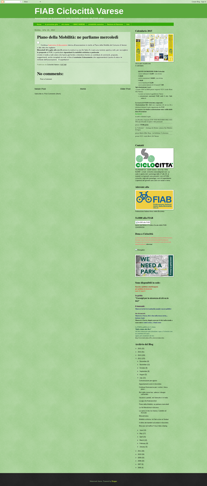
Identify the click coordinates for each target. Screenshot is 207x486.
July (141, 378)
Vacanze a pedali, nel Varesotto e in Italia (153, 398)
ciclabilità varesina (96, 24)
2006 (140, 468)
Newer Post (40, 89)
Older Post (125, 89)
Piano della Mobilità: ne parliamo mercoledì (154, 404)
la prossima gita (51, 24)
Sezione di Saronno (115, 24)
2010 (140, 454)
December (143, 361)
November (143, 364)
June (141, 430)
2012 (140, 358)
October (143, 368)
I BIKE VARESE (79, 24)
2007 (140, 464)
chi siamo (65, 24)
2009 (140, 458)
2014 (140, 352)
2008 (140, 461)
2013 (140, 355)
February (143, 443)
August (142, 374)
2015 (140, 348)
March (142, 440)
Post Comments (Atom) (52, 94)
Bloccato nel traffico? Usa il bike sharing (153, 426)
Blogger (114, 481)
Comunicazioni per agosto (148, 381)
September (144, 371)
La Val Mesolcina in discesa (148, 407)
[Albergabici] (140, 250)
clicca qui (149, 244)
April (141, 437)
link (127, 24)
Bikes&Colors (144, 416)
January (143, 447)
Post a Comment (46, 79)
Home (39, 24)
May (141, 433)
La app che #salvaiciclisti (148, 401)
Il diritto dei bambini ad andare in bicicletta (153, 423)
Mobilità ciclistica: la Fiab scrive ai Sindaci (154, 419)
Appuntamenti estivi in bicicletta (150, 384)
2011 (140, 451)
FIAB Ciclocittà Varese (79, 11)
